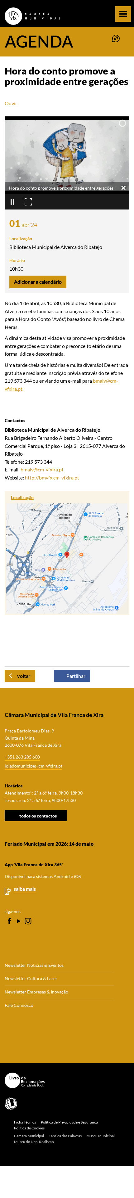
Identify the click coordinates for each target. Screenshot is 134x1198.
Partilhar (75, 676)
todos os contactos (38, 815)
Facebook (9, 921)
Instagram (28, 921)
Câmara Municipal (29, 1135)
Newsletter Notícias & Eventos (34, 965)
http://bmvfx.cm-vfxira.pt (52, 477)
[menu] (123, 14)
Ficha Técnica (25, 1122)
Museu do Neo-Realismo (34, 1141)
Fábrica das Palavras (65, 1135)
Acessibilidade (65, 1103)
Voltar (24, 676)
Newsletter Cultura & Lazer (31, 978)
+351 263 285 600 (22, 756)
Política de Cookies (29, 1128)
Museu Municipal (100, 1135)
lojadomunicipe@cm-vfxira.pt (33, 765)
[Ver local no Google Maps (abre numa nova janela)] (67, 553)
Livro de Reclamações (65, 1080)
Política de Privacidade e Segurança (69, 1122)
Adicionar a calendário (38, 282)
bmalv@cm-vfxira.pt (42, 469)
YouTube (18, 921)
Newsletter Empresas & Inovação (36, 991)
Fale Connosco (19, 1005)
